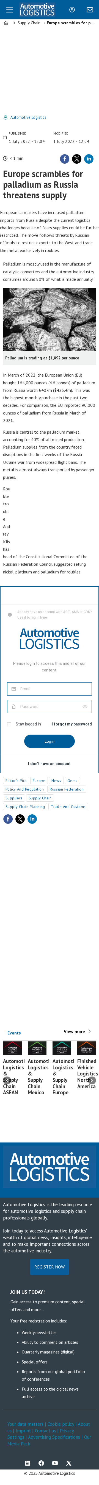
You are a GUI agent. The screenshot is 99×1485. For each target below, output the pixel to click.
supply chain (40, 798)
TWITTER (70, 1463)
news (56, 780)
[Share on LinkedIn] (89, 159)
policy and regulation (25, 789)
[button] (7, 1080)
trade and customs (68, 806)
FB (42, 1463)
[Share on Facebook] (65, 159)
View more (74, 1031)
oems (72, 780)
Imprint (23, 1431)
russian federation (67, 789)
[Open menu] (9, 10)
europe (39, 780)
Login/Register (73, 9)
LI (29, 1463)
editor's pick (16, 780)
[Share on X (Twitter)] (77, 159)
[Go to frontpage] (37, 9)
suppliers (14, 798)
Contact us (45, 1431)
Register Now (49, 1267)
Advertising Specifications (54, 1437)
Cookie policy (61, 1424)
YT (56, 1463)
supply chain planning (25, 806)
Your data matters (25, 1424)
